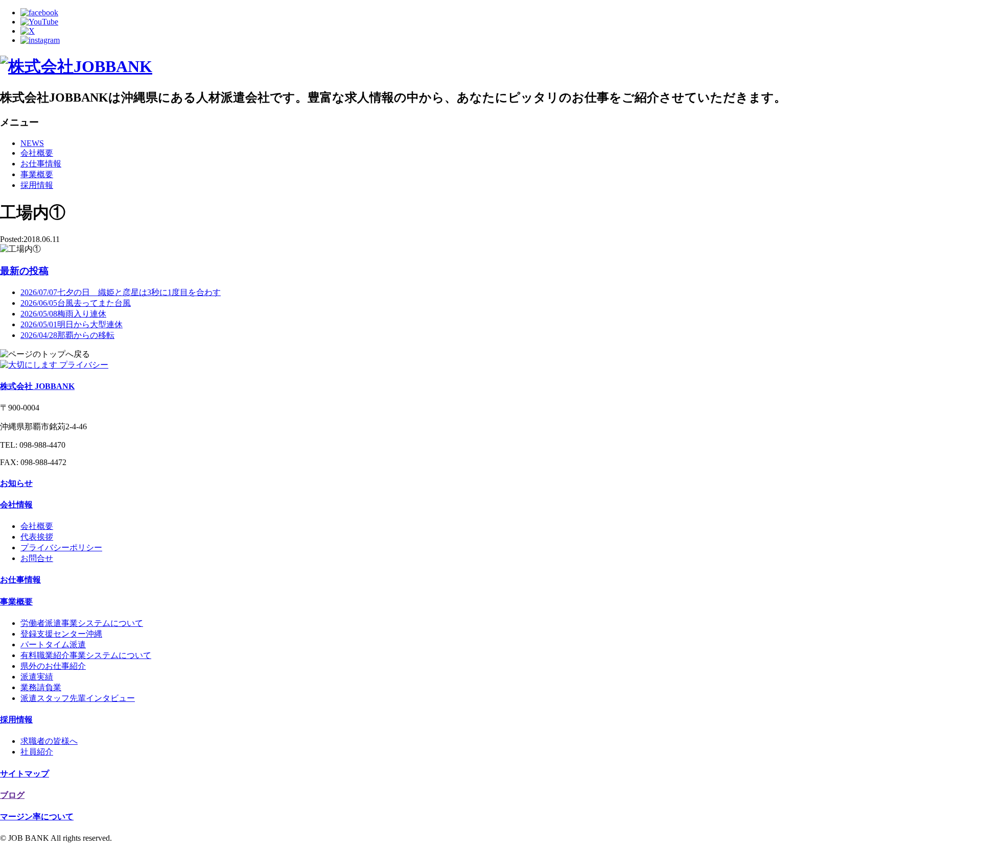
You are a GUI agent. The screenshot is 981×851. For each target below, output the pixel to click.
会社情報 (16, 504)
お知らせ (16, 483)
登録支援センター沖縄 (61, 633)
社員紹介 (36, 751)
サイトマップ (24, 773)
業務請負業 (40, 687)
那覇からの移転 (67, 335)
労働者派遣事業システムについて (81, 623)
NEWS (32, 143)
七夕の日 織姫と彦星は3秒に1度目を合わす (120, 292)
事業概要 (36, 174)
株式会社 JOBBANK (37, 386)
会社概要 (36, 153)
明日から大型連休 (71, 324)
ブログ (12, 795)
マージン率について (37, 816)
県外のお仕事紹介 (53, 666)
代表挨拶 (36, 536)
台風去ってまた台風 (75, 303)
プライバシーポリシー (61, 547)
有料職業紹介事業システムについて (85, 655)
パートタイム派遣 (53, 644)
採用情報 (36, 185)
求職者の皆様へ (49, 741)
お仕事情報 (40, 163)
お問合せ (36, 558)
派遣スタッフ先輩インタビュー (77, 698)
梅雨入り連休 (63, 313)
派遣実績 (36, 676)
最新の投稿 (24, 270)
